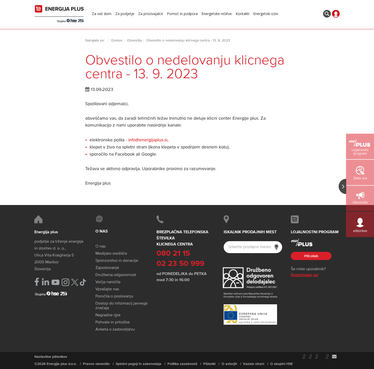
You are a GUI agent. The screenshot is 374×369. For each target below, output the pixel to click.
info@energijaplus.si (147, 140)
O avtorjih (229, 364)
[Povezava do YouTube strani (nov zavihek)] (55, 282)
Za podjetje (124, 13)
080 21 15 (173, 253)
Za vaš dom (101, 13)
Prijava (311, 256)
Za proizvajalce (150, 13)
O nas (100, 246)
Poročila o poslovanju (114, 296)
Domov (116, 40)
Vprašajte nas (107, 289)
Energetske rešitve (217, 13)
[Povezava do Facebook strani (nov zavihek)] (36, 281)
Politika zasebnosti (182, 364)
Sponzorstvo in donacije (116, 261)
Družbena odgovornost (115, 275)
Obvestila (134, 40)
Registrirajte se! (304, 275)
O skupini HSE (281, 364)
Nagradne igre (108, 315)
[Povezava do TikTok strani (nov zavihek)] (82, 282)
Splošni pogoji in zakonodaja (138, 364)
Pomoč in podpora (182, 13)
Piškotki (209, 364)
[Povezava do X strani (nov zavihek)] (74, 282)
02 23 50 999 (180, 264)
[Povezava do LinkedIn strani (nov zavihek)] (45, 282)
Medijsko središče (111, 254)
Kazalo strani (253, 364)
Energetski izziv (265, 13)
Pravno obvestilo (96, 364)
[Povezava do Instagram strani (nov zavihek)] (65, 282)
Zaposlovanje (107, 268)
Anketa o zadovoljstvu (115, 329)
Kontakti (242, 13)
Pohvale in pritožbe (112, 322)
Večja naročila (107, 282)
